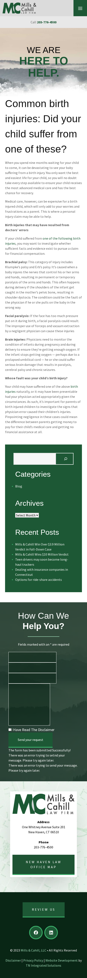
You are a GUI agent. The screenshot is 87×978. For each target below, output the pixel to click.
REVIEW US (43, 909)
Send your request (30, 740)
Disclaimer (13, 960)
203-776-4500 (46, 22)
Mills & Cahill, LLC (33, 950)
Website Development (61, 960)
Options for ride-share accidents (38, 579)
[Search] (65, 458)
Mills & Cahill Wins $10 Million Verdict (42, 554)
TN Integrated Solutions (43, 965)
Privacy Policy (33, 960)
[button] (80, 8)
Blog (18, 486)
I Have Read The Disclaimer (32, 729)
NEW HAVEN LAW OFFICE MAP (43, 864)
